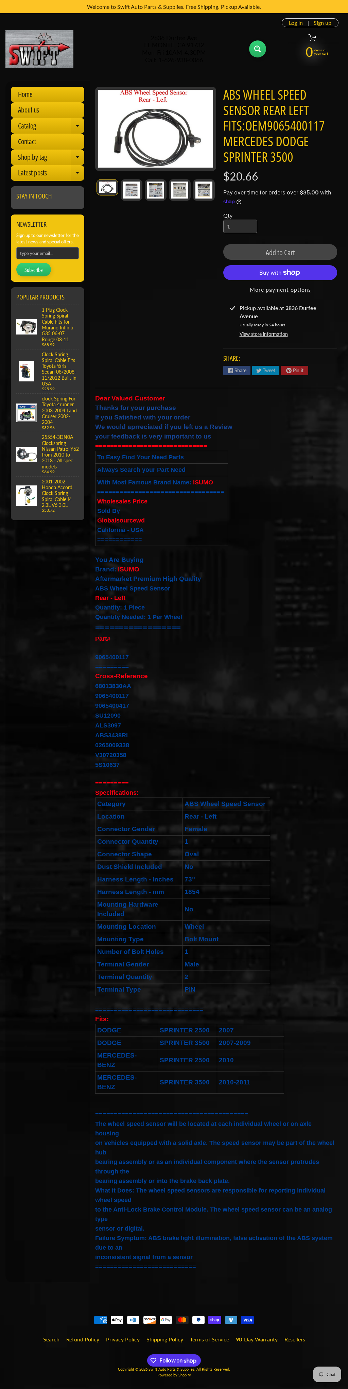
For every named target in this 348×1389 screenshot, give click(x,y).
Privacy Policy (123, 1339)
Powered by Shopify (174, 1375)
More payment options (280, 289)
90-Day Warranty (257, 1339)
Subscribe (33, 270)
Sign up (322, 22)
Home (25, 94)
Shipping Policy (164, 1339)
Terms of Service (209, 1339)
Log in (296, 22)
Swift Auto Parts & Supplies (171, 1369)
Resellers (294, 1339)
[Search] (257, 48)
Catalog (51, 127)
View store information (264, 334)
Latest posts (51, 174)
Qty (227, 215)
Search (51, 1339)
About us (28, 110)
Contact (27, 141)
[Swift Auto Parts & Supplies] (39, 49)
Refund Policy (82, 1339)
